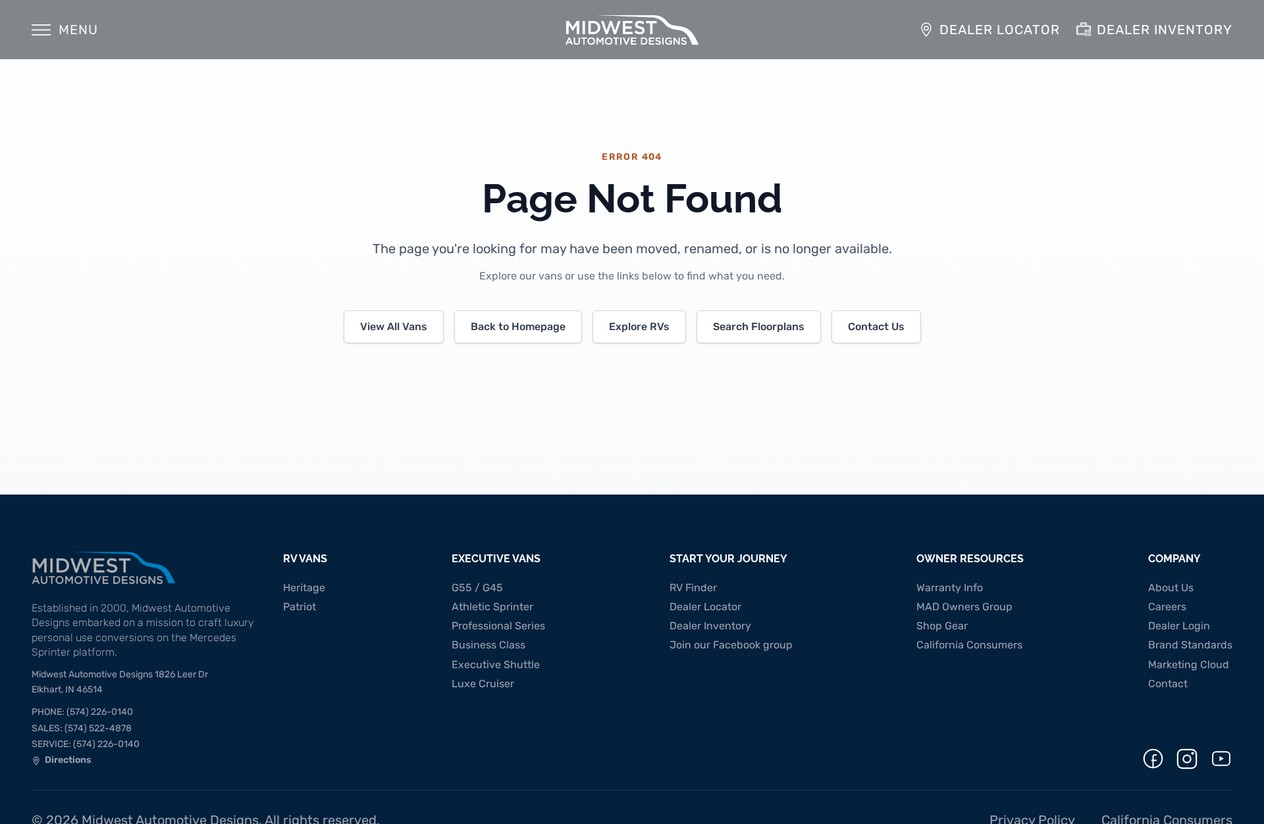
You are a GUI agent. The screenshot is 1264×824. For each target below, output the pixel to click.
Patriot (299, 606)
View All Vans (393, 326)
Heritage (304, 587)
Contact (1168, 683)
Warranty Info (949, 587)
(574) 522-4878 (82, 728)
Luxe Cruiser (483, 683)
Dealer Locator (705, 606)
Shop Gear (942, 625)
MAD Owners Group (964, 606)
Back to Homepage (518, 326)
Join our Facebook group (731, 645)
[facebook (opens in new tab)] (1153, 758)
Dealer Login (1179, 625)
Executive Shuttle (496, 664)
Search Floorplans (758, 326)
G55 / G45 (477, 587)
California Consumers (969, 645)
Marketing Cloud (1188, 664)
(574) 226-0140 (82, 711)
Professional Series (498, 625)
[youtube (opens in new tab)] (1221, 758)
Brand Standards (1190, 645)
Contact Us (876, 326)
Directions (62, 761)
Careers (1167, 606)
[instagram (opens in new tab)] (1187, 759)
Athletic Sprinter (492, 606)
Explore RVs (639, 326)
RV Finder (693, 587)
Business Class (488, 645)
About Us (1171, 587)
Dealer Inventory (710, 625)
